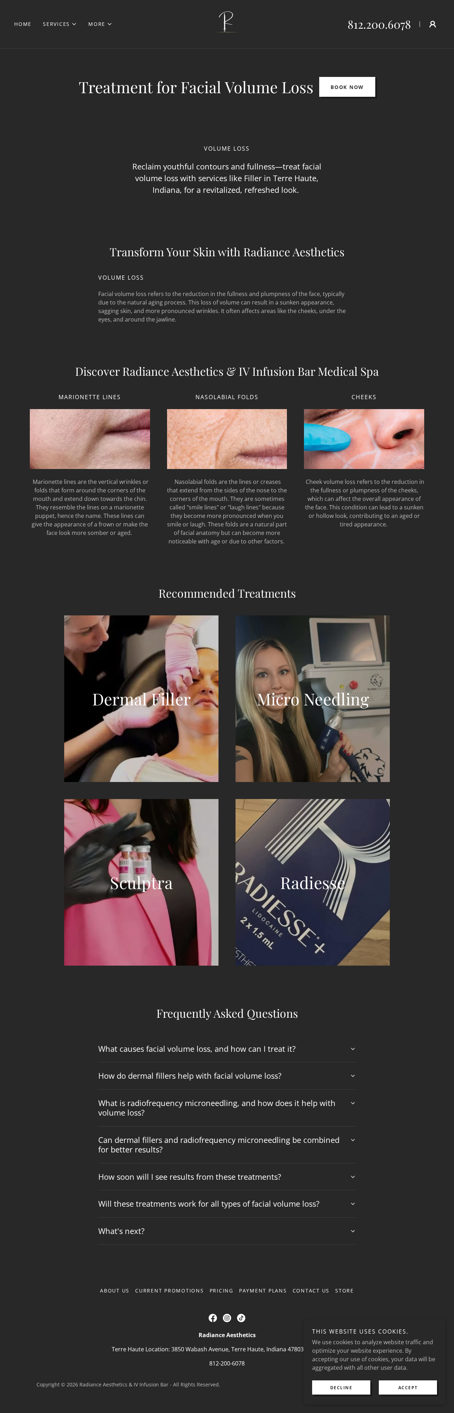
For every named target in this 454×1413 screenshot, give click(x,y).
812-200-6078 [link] (227, 1363)
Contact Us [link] (311, 1290)
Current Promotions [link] (169, 1290)
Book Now (347, 87)
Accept (408, 1388)
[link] (227, 23)
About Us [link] (114, 1290)
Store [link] (344, 1290)
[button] (60, 24)
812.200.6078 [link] (379, 24)
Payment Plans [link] (263, 1290)
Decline (341, 1388)
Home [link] (23, 24)
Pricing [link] (221, 1290)
